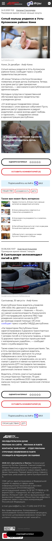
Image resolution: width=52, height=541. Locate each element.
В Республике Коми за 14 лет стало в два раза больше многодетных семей (30, 227)
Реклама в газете (33, 445)
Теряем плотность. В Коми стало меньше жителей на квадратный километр (28, 203)
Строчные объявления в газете (19, 452)
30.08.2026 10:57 (8, 249)
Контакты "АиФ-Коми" (14, 448)
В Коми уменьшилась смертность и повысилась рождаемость (26, 211)
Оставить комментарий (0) (26, 172)
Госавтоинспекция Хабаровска (15, 296)
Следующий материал (25, 534)
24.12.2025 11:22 (7, 10)
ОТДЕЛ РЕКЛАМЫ (36, 448)
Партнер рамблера (24, 528)
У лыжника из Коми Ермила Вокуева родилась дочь (22, 138)
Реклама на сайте (12, 445)
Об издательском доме (15, 441)
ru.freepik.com (7, 60)
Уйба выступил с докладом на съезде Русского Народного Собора (27, 235)
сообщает (6, 323)
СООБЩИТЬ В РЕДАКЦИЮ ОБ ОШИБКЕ (21, 455)
